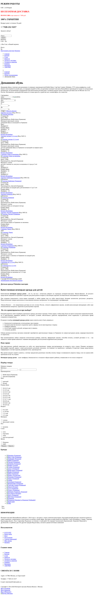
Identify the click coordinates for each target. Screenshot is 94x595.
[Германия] (10, 498)
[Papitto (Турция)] (12, 465)
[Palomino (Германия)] (14, 455)
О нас (6, 556)
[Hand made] (11, 501)
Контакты (7, 564)
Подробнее (9, 134)
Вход (6, 536)
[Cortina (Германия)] (13, 467)
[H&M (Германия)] (13, 460)
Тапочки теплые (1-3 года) (9, 136)
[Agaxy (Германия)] (13, 468)
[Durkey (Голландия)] (13, 475)
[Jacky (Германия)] (13, 495)
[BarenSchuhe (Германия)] (15, 483)
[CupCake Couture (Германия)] (16, 485)
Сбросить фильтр (11, 111)
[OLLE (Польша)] (12, 487)
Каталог (6, 73)
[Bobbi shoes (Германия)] (14, 470)
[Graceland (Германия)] (14, 482)
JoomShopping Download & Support (11, 280)
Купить (3, 134)
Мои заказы (8, 541)
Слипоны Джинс (6, 229)
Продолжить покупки (7, 50)
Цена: (2, 102)
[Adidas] (9, 480)
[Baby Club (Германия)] (14, 457)
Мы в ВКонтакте (6, 592)
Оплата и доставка (10, 559)
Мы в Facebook (5, 588)
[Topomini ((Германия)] (14, 477)
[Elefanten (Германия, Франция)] (17, 492)
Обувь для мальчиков (11, 75)
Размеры (7, 562)
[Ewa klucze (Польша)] (14, 493)
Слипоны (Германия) (7, 245)
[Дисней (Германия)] (13, 462)
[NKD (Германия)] (13, 473)
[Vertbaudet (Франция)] (14, 459)
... (18, 369)
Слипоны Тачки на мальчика (10, 154)
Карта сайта (8, 534)
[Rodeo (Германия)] (13, 472)
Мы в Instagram (5, 590)
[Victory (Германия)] (13, 490)
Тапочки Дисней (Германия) (10, 212)
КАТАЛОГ (7, 532)
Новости (7, 557)
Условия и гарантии (10, 560)
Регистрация (8, 537)
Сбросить (11, 446)
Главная (6, 72)
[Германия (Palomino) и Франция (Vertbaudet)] (21, 500)
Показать (4, 446)
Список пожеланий (10, 539)
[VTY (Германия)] (12, 488)
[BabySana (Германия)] (14, 497)
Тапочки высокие (6, 113)
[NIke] (9, 503)
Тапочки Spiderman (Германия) (10, 177)
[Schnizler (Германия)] (14, 464)
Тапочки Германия (7, 194)
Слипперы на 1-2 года (8, 262)
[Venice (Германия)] (13, 478)
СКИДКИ (7, 565)
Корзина (17, 50)
